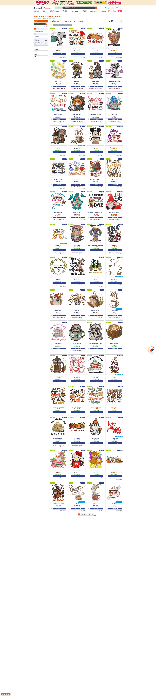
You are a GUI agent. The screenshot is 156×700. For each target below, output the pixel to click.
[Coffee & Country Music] (95, 395)
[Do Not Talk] (114, 492)
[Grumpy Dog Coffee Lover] (77, 266)
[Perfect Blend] (58, 233)
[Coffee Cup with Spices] (95, 299)
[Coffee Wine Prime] (58, 103)
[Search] (96, 8)
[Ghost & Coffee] (95, 426)
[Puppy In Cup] (95, 492)
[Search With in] (46, 24)
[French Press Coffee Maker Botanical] (58, 364)
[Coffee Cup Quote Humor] (77, 395)
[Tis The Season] (95, 37)
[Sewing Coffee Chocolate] (95, 103)
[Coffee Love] (114, 266)
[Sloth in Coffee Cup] (77, 332)
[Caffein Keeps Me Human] (58, 492)
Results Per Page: (68, 21)
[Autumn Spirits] (58, 299)
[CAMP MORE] (95, 266)
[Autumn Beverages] (114, 459)
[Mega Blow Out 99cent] (78, 2)
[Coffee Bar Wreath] (58, 266)
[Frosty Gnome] (114, 103)
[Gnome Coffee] (95, 70)
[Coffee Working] (114, 168)
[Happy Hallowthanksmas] (77, 168)
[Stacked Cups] (77, 233)
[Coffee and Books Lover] (58, 426)
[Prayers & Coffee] (114, 426)
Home (35, 18)
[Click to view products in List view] (110, 21)
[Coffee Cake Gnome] (77, 201)
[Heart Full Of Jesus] (58, 201)
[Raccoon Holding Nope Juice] (95, 332)
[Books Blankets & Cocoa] (95, 168)
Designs (39, 18)
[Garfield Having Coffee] (95, 459)
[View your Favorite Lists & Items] (119, 11)
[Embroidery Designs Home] (42, 7)
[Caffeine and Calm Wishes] (58, 395)
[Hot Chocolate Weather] (114, 201)
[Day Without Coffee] (58, 168)
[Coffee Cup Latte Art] (114, 332)
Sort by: (51, 21)
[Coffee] (114, 364)
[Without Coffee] (114, 395)
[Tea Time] (77, 364)
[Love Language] (58, 332)
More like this (62, 57)
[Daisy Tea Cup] (58, 70)
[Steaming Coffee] (114, 299)
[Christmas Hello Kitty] (77, 459)
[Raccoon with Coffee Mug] (114, 70)
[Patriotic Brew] (114, 233)
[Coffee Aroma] (77, 135)
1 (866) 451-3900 (111, 8)
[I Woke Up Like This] (77, 70)
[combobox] (79, 8)
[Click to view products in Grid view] (112, 21)
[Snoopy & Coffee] (58, 37)
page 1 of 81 (119, 21)
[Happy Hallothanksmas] (114, 135)
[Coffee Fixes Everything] (77, 37)
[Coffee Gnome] (58, 135)
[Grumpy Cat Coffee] (77, 103)
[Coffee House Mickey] (95, 135)
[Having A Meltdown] (95, 364)
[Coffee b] (77, 492)
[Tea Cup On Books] (58, 459)
